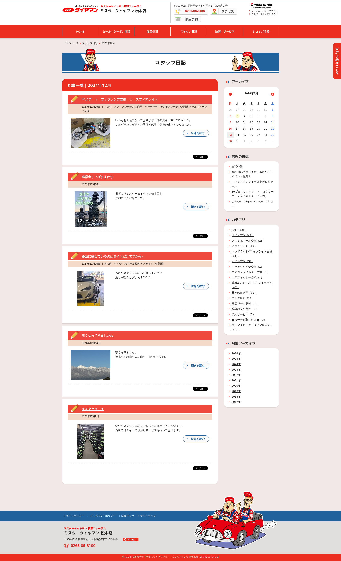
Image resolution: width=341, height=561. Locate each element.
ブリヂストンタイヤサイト (264, 11)
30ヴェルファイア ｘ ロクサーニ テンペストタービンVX (253, 194)
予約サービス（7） (243, 314)
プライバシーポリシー (102, 515)
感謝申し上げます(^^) (97, 177)
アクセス (227, 11)
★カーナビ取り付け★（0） (249, 319)
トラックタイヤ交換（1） (248, 266)
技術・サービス (224, 31)
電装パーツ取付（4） (245, 303)
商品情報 (152, 31)
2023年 (236, 369)
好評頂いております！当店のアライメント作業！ (252, 174)
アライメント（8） (243, 245)
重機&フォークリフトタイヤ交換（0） (252, 285)
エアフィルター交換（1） (248, 277)
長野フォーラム (121, 6)
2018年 (236, 396)
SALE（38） (239, 229)
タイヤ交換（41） (243, 235)
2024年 (236, 364)
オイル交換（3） (242, 261)
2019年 (236, 391)
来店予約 (191, 19)
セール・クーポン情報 (116, 31)
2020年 (236, 385)
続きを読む (198, 133)
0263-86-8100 (195, 11)
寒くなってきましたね (97, 335)
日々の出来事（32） (244, 292)
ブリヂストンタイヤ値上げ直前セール (252, 184)
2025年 (236, 358)
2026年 (236, 353)
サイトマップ (148, 515)
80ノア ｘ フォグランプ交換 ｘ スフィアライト (120, 99)
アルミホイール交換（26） (248, 240)
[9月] (272, 94)
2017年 (236, 401)
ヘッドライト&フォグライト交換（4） (252, 253)
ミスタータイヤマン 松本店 (123, 10)
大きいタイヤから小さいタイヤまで (252, 203)
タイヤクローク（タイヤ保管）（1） (251, 327)
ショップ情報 (261, 31)
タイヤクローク (93, 409)
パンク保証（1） (242, 298)
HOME (80, 31)
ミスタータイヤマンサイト (264, 14)
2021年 (236, 380)
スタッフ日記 (188, 31)
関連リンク (127, 515)
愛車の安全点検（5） (245, 308)
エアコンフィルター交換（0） (250, 271)
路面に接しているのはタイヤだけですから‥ (113, 256)
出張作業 (237, 166)
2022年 (236, 374)
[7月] (230, 94)
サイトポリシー (75, 515)
